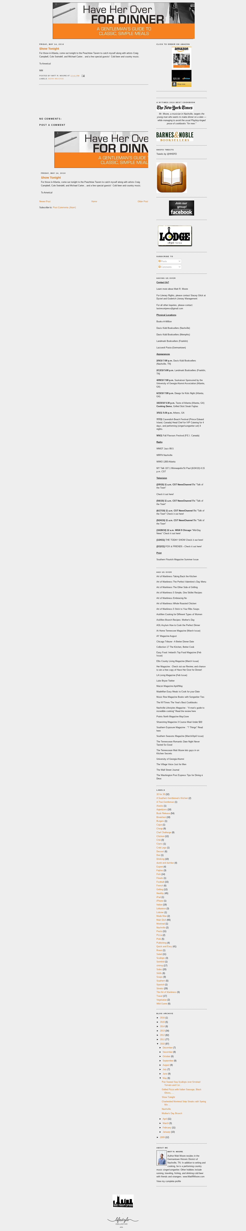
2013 (162, 1030)
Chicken (160, 836)
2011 (162, 1039)
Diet (158, 855)
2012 (162, 1035)
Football (160, 882)
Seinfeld (160, 961)
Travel (159, 996)
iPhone (159, 901)
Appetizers (161, 809)
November (168, 1052)
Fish (158, 874)
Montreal (160, 923)
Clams (159, 844)
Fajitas (159, 870)
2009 (162, 1137)
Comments (166, 267)
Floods (159, 878)
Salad (159, 954)
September (168, 1060)
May (165, 1078)
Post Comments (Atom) (64, 207)
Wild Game (161, 1003)
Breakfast (161, 817)
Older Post (143, 201)
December (168, 1047)
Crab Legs (161, 847)
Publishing (161, 943)
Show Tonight (49, 48)
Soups (159, 977)
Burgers (160, 821)
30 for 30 (160, 794)
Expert (159, 866)
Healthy (160, 893)
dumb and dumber (165, 863)
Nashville (160, 927)
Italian (159, 904)
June (165, 1073)
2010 (162, 1044)
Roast (159, 950)
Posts (163, 261)
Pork (158, 939)
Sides (159, 969)
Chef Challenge (163, 832)
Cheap (159, 828)
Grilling (159, 889)
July (165, 1069)
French (159, 885)
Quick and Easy (164, 946)
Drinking (160, 859)
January (167, 1132)
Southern (160, 980)
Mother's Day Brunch (172, 1113)
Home (94, 201)
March (166, 1123)
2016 (162, 1017)
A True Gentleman (165, 802)
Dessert (160, 851)
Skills (159, 973)
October (167, 1056)
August (166, 1065)
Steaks (159, 988)
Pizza (159, 935)
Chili (158, 840)
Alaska (159, 806)
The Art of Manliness (166, 992)
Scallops (160, 958)
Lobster (160, 912)
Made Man (161, 916)
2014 (162, 1026)
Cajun (159, 824)
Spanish (160, 984)
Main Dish (161, 920)
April (165, 1119)
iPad (158, 897)
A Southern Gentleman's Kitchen (172, 798)
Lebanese (161, 908)
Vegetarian (161, 1000)
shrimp (159, 965)
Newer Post (45, 201)
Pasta (159, 931)
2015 (162, 1022)
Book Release (56, 79)
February (167, 1127)
